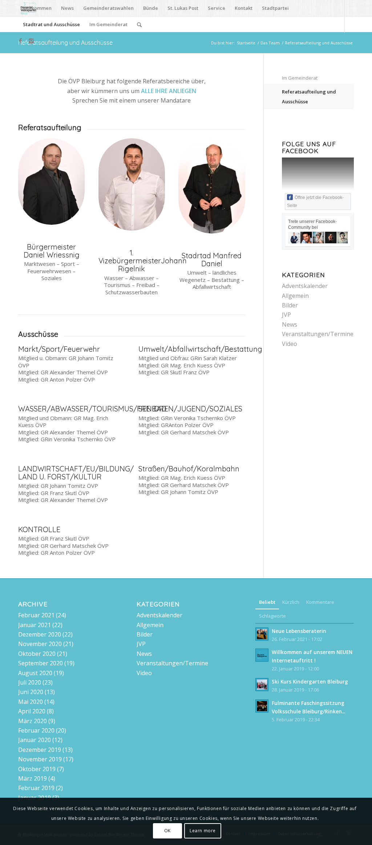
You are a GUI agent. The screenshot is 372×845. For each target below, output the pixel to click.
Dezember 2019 (39, 750)
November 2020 (40, 644)
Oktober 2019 (37, 769)
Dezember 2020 (39, 634)
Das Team (270, 42)
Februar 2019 (36, 788)
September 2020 (40, 663)
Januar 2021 (34, 625)
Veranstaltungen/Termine (317, 334)
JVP (286, 315)
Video (289, 344)
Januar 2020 (34, 740)
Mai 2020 (30, 702)
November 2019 (40, 759)
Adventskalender (305, 286)
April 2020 (31, 711)
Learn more (203, 831)
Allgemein (295, 296)
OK (167, 831)
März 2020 (32, 721)
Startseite (246, 42)
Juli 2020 (29, 682)
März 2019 (32, 778)
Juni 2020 (30, 692)
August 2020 (35, 673)
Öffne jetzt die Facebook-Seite (315, 201)
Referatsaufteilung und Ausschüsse (65, 42)
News (289, 324)
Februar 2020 (36, 730)
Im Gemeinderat (300, 78)
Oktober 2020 (37, 654)
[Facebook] (20, 40)
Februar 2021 (36, 615)
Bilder (290, 305)
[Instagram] (31, 40)
